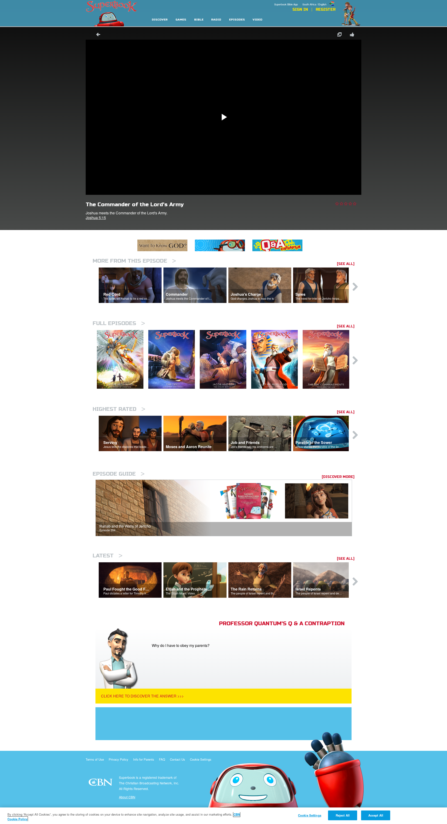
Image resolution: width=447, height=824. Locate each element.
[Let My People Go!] (277, 359)
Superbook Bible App (286, 4)
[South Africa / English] (318, 0)
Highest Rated (119, 409)
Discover (160, 20)
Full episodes (119, 323)
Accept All (375, 815)
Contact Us (177, 759)
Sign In (300, 9)
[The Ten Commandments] (328, 359)
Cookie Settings (200, 759)
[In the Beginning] (122, 359)
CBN (101, 783)
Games (181, 20)
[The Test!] (174, 359)
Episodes (237, 20)
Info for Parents (143, 759)
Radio (216, 20)
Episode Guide (119, 474)
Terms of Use (95, 759)
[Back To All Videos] (96, 35)
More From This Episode (134, 261)
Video (257, 20)
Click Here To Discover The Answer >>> (142, 696)
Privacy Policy (118, 759)
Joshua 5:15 (96, 217)
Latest (107, 556)
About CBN (127, 797)
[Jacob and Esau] (225, 359)
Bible (198, 20)
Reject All (343, 815)
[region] (223, 815)
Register (325, 9)
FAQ (162, 759)
